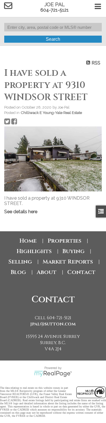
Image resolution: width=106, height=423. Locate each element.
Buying (73, 251)
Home (28, 241)
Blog (18, 272)
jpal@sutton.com (53, 324)
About (47, 272)
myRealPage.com (53, 374)
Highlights (34, 251)
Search (53, 39)
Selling (20, 262)
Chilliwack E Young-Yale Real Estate (51, 112)
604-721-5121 (54, 10)
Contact (81, 272)
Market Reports (68, 262)
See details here (20, 211)
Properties (64, 241)
